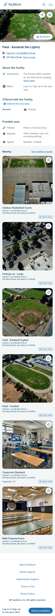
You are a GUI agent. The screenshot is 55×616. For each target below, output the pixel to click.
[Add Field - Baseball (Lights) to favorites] (48, 292)
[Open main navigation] (51, 5)
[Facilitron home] (12, 6)
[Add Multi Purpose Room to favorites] (48, 491)
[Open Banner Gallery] (27, 25)
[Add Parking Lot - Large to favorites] (48, 226)
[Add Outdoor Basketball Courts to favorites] (48, 160)
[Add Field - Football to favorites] (48, 358)
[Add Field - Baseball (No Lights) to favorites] (50, 15)
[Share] (42, 15)
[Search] (44, 5)
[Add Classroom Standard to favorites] (48, 424)
